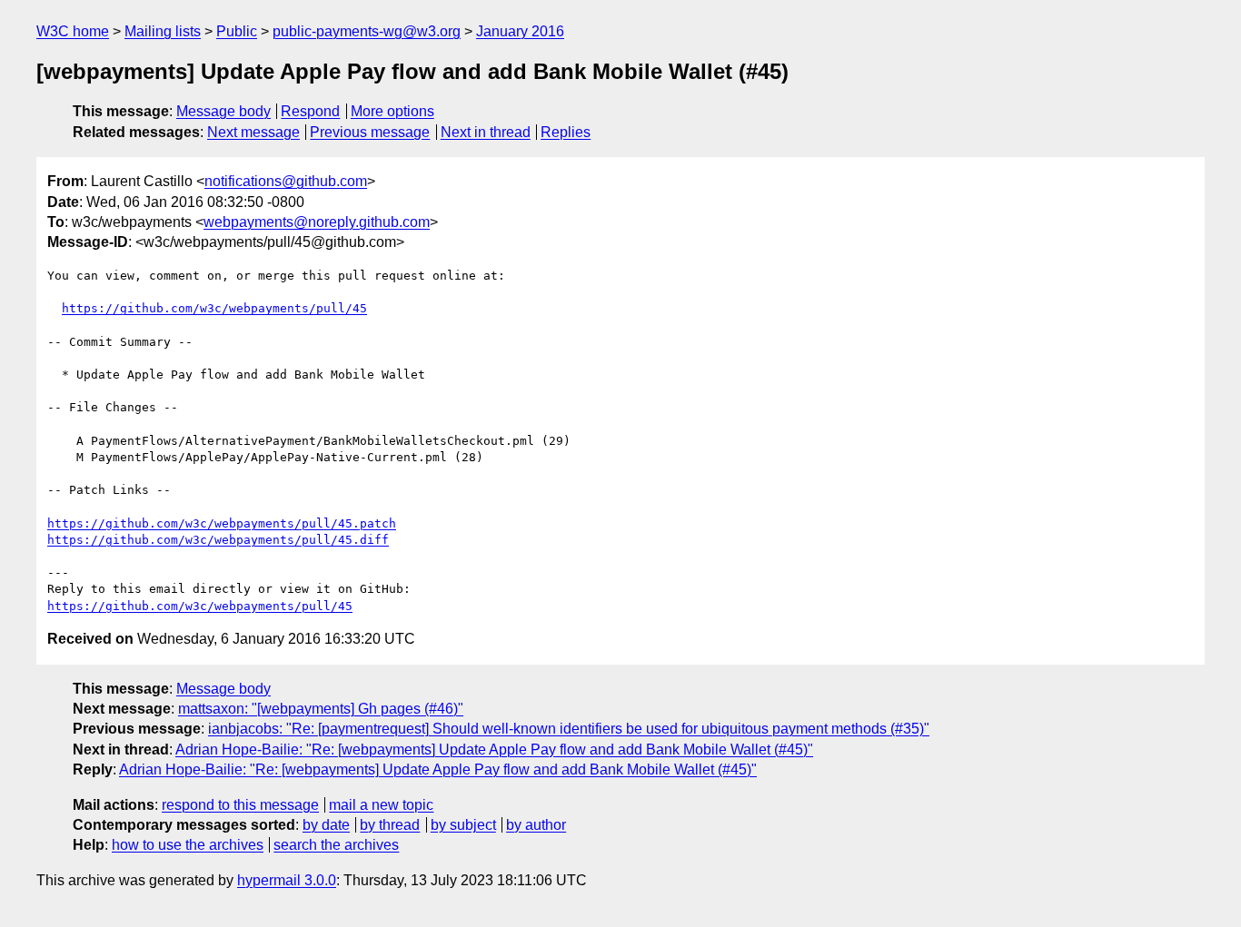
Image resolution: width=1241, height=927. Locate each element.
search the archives (336, 845)
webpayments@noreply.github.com (317, 222)
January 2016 (520, 31)
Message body (223, 111)
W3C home (72, 31)
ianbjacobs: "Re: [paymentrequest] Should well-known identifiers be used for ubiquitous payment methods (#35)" (568, 728)
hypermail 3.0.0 (286, 880)
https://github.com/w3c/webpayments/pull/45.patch (221, 523)
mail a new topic (381, 805)
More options (392, 111)
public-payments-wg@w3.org (367, 31)
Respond (310, 111)
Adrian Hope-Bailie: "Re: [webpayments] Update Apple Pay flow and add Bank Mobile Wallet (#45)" (494, 749)
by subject (463, 825)
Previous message (370, 132)
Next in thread (486, 132)
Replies (566, 132)
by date (326, 825)
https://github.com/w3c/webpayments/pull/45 (214, 308)
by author (536, 825)
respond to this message (240, 805)
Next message (253, 132)
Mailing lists (162, 31)
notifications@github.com (285, 181)
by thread (390, 825)
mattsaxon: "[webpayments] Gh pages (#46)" (320, 708)
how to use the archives (187, 845)
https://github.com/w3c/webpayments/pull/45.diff (218, 540)
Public (236, 31)
